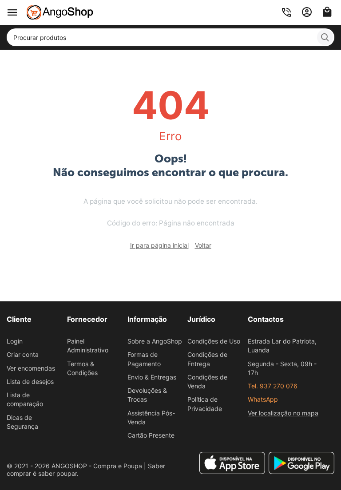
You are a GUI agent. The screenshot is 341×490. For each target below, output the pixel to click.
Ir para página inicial (159, 245)
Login (15, 341)
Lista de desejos (30, 381)
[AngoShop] (60, 12)
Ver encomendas (31, 368)
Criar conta (23, 354)
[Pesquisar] (325, 37)
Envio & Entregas (151, 377)
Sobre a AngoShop (154, 341)
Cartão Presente (150, 435)
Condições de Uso (213, 341)
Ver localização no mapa (283, 413)
